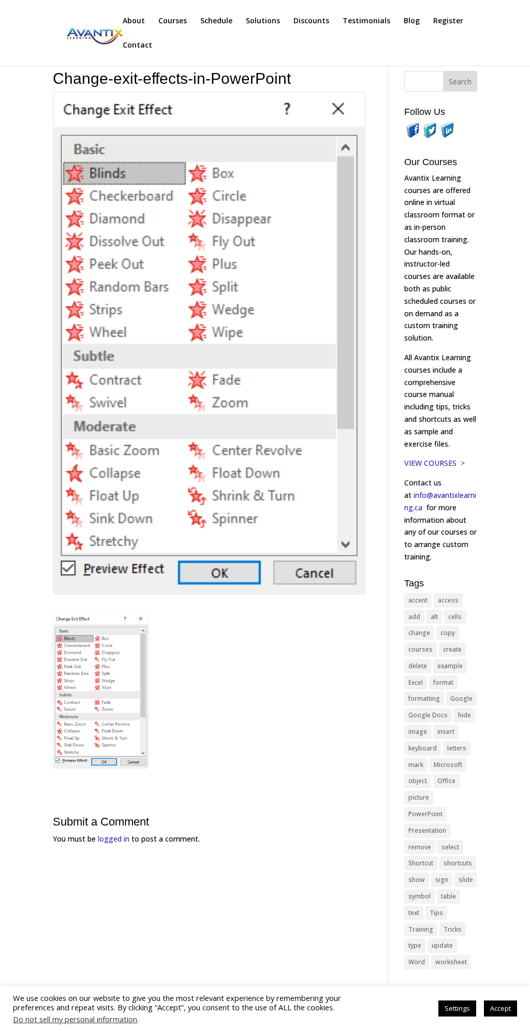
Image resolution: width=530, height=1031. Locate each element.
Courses (172, 21)
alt (434, 616)
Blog (412, 21)
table (448, 896)
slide (466, 879)
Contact (137, 45)
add (414, 616)
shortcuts (458, 863)
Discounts (311, 21)
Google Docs (428, 715)
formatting (424, 698)
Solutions (263, 21)
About (134, 21)
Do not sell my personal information (75, 1019)
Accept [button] (500, 1008)
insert (445, 731)
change (419, 632)
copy (447, 632)
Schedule (216, 21)
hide (464, 715)
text (413, 912)
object (417, 780)
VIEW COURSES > (434, 463)
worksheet (451, 962)
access (448, 600)
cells (455, 616)
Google (461, 698)
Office (446, 780)
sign (441, 879)
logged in (113, 839)
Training (420, 929)
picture (418, 797)
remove (419, 847)
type (414, 945)
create (452, 649)
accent (418, 600)
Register (448, 21)
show (416, 879)
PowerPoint (425, 813)
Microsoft (448, 764)
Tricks (453, 929)
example (450, 665)
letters (456, 748)
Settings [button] (457, 1008)
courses (420, 649)
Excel (415, 682)
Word (416, 962)
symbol (419, 896)
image (417, 731)
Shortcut (420, 863)
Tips (436, 912)
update (442, 945)
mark (415, 764)
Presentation (427, 830)
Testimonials (366, 21)
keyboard (422, 748)
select (450, 847)
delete (417, 665)
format (443, 682)
